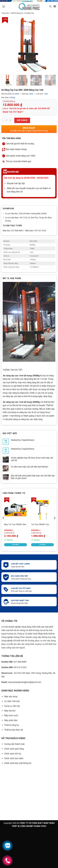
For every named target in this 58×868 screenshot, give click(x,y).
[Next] (52, 45)
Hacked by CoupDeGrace (22, 440)
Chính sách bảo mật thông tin (18, 763)
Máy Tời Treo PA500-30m (15, 524)
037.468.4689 (13, 662)
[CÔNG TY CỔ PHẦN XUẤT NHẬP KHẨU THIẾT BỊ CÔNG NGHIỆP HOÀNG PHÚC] (29, 6)
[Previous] (3, 523)
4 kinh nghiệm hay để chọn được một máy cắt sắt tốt (32, 459)
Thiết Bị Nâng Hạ (17, 13)
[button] (3, 6)
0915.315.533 (14, 667)
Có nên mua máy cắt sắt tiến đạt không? (29, 466)
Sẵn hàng (10, 540)
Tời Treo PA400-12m (40, 524)
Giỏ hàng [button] (15, 544)
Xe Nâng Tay (29, 13)
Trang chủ (5, 13)
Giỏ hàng (22, 120)
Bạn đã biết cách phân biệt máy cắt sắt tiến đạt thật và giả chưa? (33, 476)
